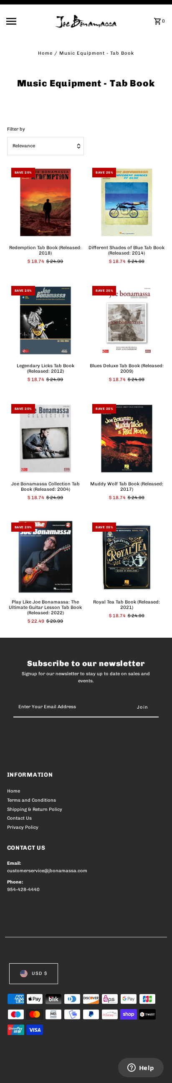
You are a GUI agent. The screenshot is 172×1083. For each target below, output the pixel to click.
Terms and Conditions (31, 800)
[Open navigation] (28, 21)
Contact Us (19, 818)
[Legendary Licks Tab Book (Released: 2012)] (45, 320)
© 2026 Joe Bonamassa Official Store (51, 1067)
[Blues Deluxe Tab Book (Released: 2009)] (126, 320)
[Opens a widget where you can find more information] (141, 1068)
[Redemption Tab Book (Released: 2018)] (45, 202)
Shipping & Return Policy (34, 809)
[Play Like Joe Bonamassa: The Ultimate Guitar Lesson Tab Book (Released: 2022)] (45, 556)
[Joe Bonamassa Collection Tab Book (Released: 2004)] (45, 438)
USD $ (39, 973)
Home (45, 53)
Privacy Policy (22, 827)
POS (105, 1067)
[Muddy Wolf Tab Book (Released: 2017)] (126, 438)
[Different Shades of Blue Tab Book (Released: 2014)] (126, 202)
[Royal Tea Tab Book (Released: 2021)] (126, 556)
